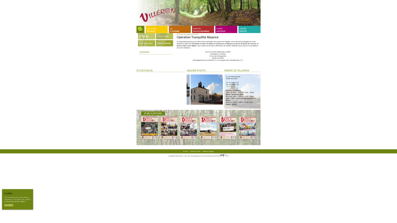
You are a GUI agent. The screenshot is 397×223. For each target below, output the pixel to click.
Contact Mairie (164, 43)
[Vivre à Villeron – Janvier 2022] (188, 128)
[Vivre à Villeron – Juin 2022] (169, 128)
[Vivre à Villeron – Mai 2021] (228, 128)
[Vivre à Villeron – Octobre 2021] (208, 128)
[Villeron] (140, 29)
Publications (163, 36)
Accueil (185, 151)
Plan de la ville (145, 43)
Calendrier (144, 36)
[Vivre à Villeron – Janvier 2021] (247, 128)
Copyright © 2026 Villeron (176, 156)
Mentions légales (208, 151)
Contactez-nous (231, 86)
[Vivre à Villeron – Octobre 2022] (149, 128)
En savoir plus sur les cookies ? (15, 201)
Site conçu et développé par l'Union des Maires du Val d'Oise (202, 156)
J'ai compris (8, 205)
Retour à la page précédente (188, 34)
